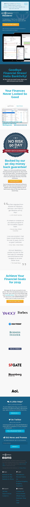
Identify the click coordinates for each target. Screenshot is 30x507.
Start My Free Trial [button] (10, 24)
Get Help (4, 491)
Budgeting (19, 483)
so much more (9, 295)
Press (17, 500)
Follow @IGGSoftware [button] (14, 431)
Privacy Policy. (23, 468)
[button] (2, 115)
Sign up (14, 446)
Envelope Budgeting (22, 481)
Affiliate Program (20, 496)
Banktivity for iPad (7, 477)
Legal (17, 502)
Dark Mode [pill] (20, 106)
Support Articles (6, 493)
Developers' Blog (21, 498)
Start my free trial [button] (14, 301)
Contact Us (5, 496)
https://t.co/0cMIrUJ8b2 (19, 428)
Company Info (20, 491)
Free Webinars (20, 474)
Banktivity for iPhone (8, 479)
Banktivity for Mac (7, 474)
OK (26, 3)
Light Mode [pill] (10, 106)
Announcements (20, 493)
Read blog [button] (14, 413)
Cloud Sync (19, 486)
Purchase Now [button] (14, 181)
